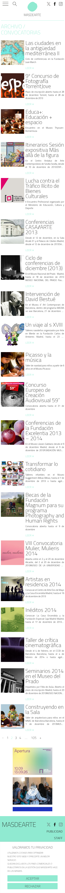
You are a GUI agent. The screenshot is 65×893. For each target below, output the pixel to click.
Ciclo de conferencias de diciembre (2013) (44, 263)
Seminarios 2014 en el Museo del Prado (44, 676)
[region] (32, 867)
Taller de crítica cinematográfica (43, 642)
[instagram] (61, 4)
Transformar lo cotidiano (41, 466)
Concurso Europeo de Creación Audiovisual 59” (42, 392)
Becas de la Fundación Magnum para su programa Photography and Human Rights (44, 508)
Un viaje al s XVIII (44, 324)
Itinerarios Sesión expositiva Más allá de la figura (44, 149)
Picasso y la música (38, 357)
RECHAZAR (32, 886)
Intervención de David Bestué (42, 296)
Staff (58, 838)
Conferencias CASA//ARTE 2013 (39, 227)
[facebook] (55, 4)
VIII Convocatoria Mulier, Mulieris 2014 (43, 548)
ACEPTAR (32, 878)
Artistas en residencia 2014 (43, 581)
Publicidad (55, 831)
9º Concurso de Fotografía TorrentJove (42, 81)
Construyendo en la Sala (44, 709)
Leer (29, 68)
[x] (48, 4)
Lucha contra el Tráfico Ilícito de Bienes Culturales (42, 188)
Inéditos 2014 (41, 610)
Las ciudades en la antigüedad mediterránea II (43, 48)
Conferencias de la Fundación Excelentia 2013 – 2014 (43, 430)
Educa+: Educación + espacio (38, 117)
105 (33, 737)
